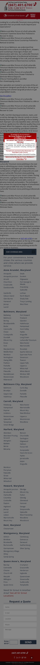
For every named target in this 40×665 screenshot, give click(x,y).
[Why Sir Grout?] (20, 160)
